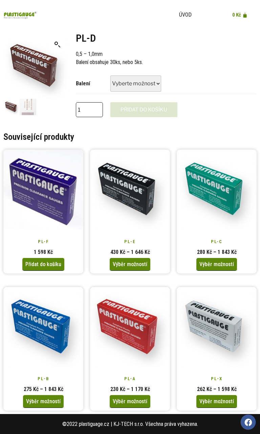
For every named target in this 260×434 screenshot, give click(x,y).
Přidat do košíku (144, 110)
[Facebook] (248, 422)
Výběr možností (130, 264)
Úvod (185, 15)
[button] (57, 45)
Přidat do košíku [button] (43, 264)
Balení (83, 83)
